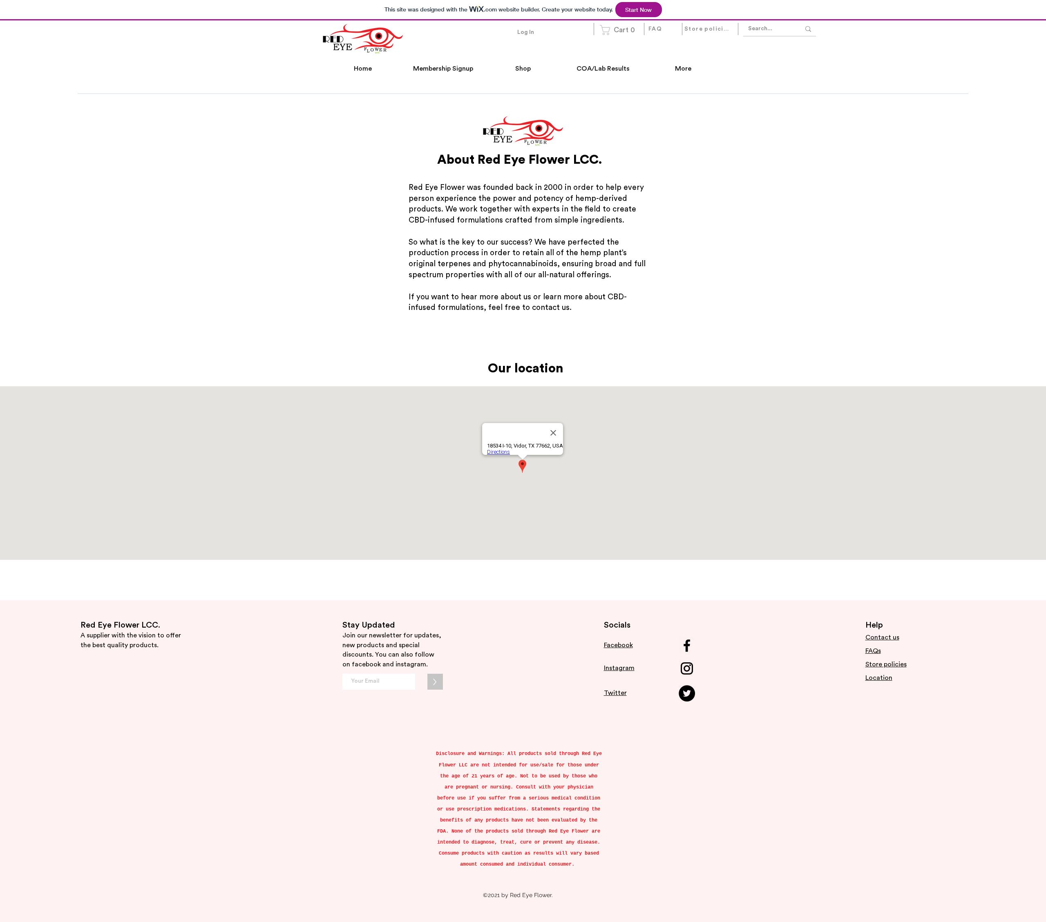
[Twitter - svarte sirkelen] (687, 693)
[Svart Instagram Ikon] (687, 668)
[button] (620, 30)
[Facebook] (687, 645)
